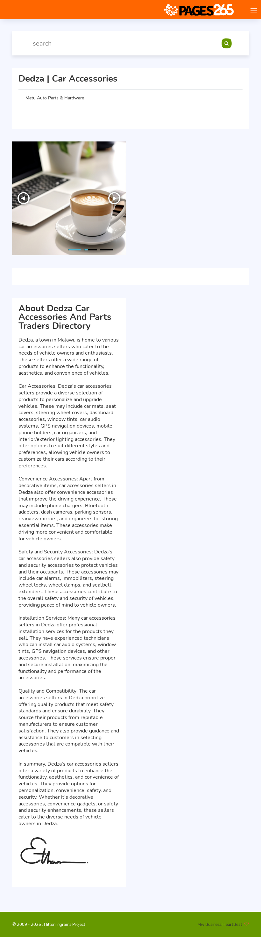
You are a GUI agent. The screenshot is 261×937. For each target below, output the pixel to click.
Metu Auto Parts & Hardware (54, 98)
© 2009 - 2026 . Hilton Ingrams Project (48, 924)
